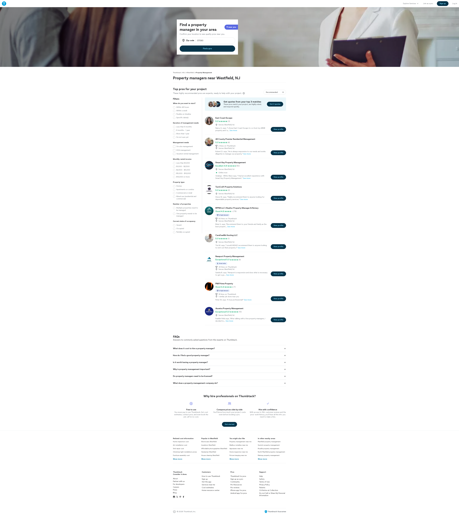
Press (175, 490)
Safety (261, 479)
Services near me (208, 485)
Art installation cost (180, 445)
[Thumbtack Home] (4, 3)
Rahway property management (269, 455)
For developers (178, 484)
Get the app (206, 482)
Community (235, 482)
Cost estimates (208, 488)
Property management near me (240, 442)
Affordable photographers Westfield (214, 448)
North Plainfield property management (271, 452)
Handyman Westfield (208, 452)
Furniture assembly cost (181, 455)
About (175, 479)
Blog (175, 493)
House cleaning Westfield (210, 455)
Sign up (205, 479)
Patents (262, 488)
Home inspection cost (181, 442)
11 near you (231, 27)
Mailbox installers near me (239, 445)
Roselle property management (268, 448)
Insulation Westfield (208, 445)
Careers (176, 487)
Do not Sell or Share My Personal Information (272, 494)
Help (261, 476)
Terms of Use (264, 482)
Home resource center (210, 490)
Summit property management (269, 445)
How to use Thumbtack (211, 476)
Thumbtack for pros (238, 476)
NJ (184, 72)
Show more (177, 459)
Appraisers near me (236, 448)
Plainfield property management (269, 442)
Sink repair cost (178, 448)
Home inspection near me (239, 452)
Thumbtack (177, 72)
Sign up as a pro (236, 479)
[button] (229, 348)
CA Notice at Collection (268, 490)
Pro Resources (236, 485)
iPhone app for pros (238, 490)
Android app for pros (238, 493)
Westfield (190, 72)
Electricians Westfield (209, 442)
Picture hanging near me (238, 455)
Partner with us (179, 481)
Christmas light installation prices (185, 452)
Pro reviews (234, 488)
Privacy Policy (264, 485)
